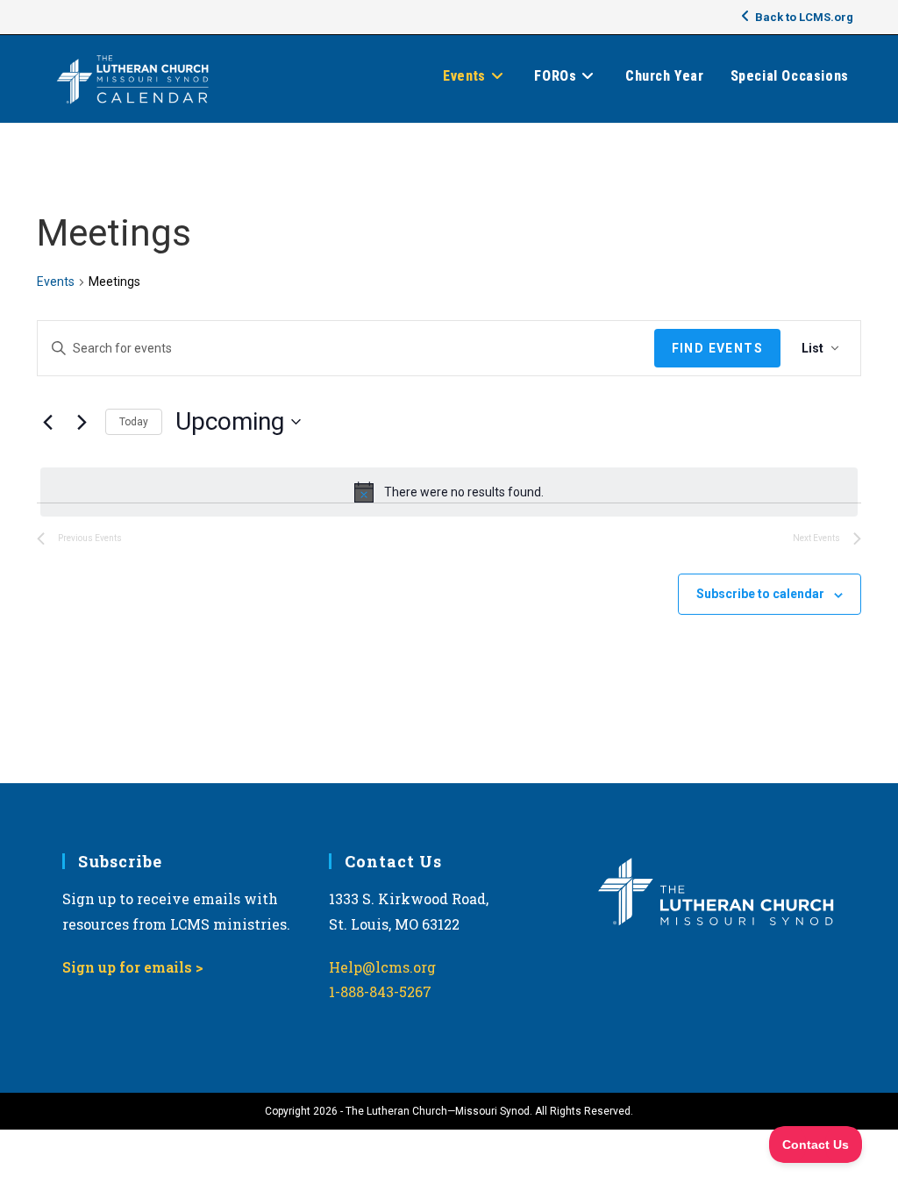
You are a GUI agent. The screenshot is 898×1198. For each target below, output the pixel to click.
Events (56, 282)
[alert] (449, 492)
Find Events (717, 348)
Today (133, 422)
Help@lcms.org (382, 967)
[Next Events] (81, 421)
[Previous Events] (47, 421)
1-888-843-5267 (380, 991)
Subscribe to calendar (760, 594)
